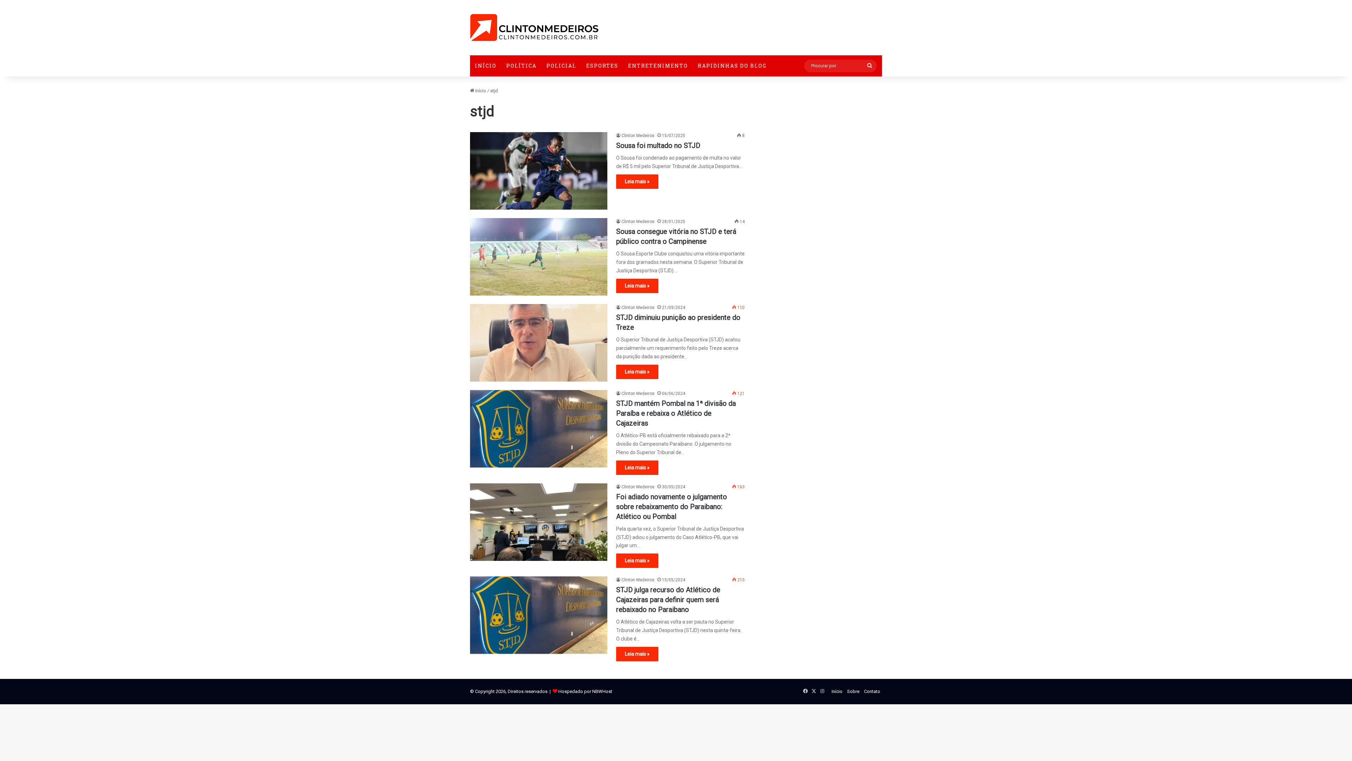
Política (521, 65)
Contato (872, 691)
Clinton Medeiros (638, 135)
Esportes (602, 65)
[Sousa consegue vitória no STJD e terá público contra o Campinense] (538, 257)
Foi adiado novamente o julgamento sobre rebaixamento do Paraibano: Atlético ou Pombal (671, 507)
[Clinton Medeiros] (534, 27)
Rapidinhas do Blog (732, 65)
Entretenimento (658, 65)
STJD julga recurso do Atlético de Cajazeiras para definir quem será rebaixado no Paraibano (668, 600)
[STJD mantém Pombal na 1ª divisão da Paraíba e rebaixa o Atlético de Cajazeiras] (538, 429)
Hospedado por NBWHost (585, 691)
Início (485, 65)
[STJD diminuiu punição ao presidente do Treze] (538, 343)
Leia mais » (637, 181)
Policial (561, 65)
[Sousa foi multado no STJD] (538, 171)
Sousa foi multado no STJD (658, 145)
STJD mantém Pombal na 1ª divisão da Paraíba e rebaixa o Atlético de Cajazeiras (676, 413)
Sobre (853, 691)
